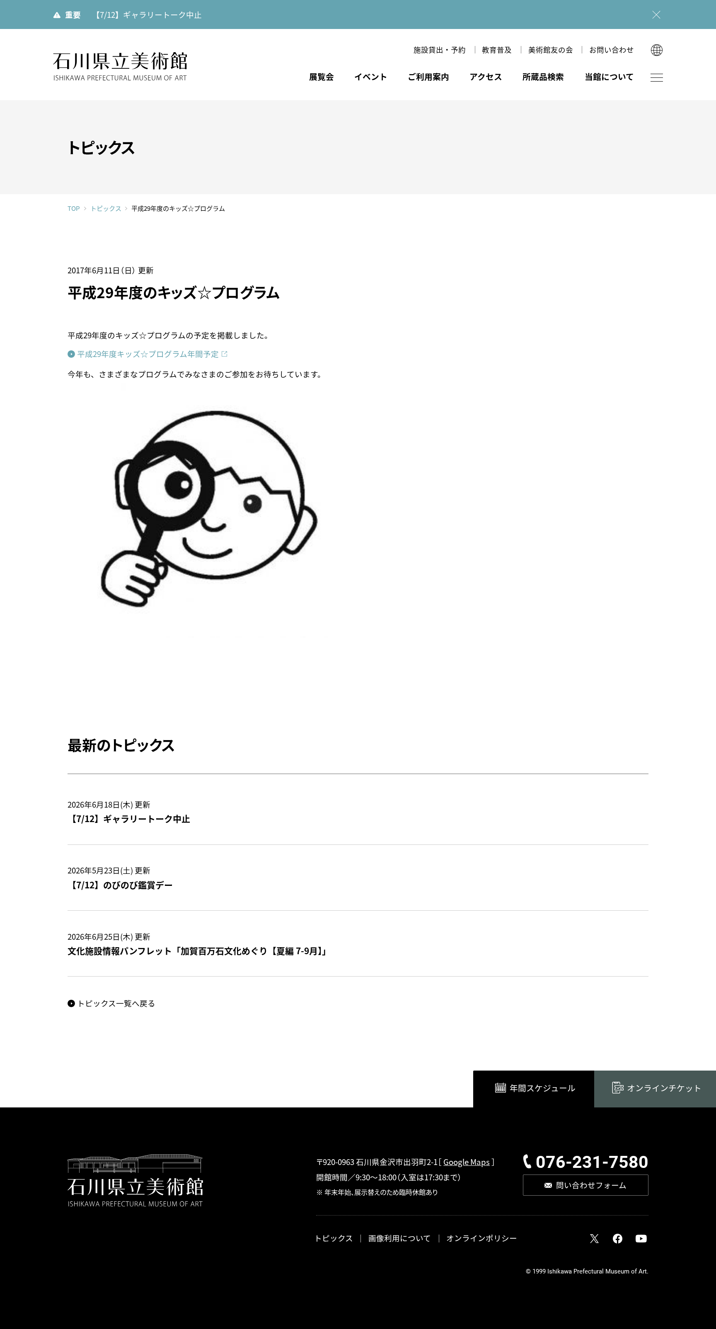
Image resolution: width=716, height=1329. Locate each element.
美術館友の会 (550, 49)
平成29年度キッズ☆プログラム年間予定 (148, 353)
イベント (370, 76)
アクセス (485, 76)
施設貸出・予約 (440, 49)
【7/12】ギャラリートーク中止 (147, 14)
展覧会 (321, 76)
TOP (74, 208)
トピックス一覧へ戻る (116, 1002)
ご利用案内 (428, 76)
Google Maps (466, 1161)
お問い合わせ (611, 49)
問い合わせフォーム (591, 1184)
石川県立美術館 (119, 66)
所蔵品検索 (543, 76)
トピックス (105, 208)
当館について (609, 76)
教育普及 (497, 49)
